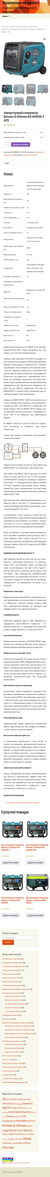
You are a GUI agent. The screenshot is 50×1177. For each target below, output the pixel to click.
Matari (20, 1130)
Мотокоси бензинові (10, 1056)
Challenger (18, 1104)
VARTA (20, 1139)
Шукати (8, 942)
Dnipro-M (16, 1107)
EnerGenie (14, 1112)
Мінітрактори (7, 1019)
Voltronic (7, 1143)
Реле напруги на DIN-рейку (15, 1037)
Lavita (29, 1126)
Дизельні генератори (13, 1007)
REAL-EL (22, 1134)
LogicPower (9, 1130)
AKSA (8, 1099)
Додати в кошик (20, 144)
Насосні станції (8, 1059)
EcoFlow (5, 1112)
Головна (4, 26)
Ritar (32, 1134)
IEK (29, 1120)
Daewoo (28, 1103)
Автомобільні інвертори (11, 959)
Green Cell (17, 1117)
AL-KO (14, 1099)
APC (28, 1099)
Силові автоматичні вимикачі (13, 1067)
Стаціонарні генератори (14, 1011)
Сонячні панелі (7, 1075)
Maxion (28, 1130)
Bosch (12, 1103)
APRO (5, 1103)
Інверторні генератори (13, 996)
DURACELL (24, 1108)
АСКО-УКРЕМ (23, 1143)
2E (4, 1099)
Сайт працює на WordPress (12, 1172)
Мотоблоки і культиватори (12, 1041)
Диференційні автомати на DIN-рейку (19, 1033)
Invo (33, 1120)
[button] (44, 39)
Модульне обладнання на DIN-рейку (15, 1023)
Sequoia (4, 1139)
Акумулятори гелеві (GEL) (11, 970)
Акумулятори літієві (9, 974)
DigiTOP (6, 1107)
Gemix (10, 1116)
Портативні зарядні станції (12, 1063)
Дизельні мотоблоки (13, 1052)
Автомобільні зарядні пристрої (14, 966)
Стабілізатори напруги (10, 1078)
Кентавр (8, 1147)
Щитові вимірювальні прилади (13, 1082)
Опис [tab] (7, 163)
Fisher (4, 1117)
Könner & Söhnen (30, 155)
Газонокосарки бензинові (12, 985)
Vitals (27, 1138)
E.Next (30, 1108)
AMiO (25, 1099)
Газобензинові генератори (15, 1004)
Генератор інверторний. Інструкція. (23, 802)
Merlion (5, 1134)
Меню (5, 16)
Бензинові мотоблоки (13, 1048)
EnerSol (26, 1112)
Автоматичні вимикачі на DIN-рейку (18, 1026)
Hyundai (21, 1121)
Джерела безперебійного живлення (15, 989)
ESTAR (33, 1112)
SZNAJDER (10, 1139)
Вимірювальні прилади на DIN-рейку (18, 1030)
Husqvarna (8, 1120)
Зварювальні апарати (10, 1015)
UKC (16, 1139)
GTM (23, 1116)
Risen (27, 1134)
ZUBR (14, 1143)
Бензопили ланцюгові (10, 981)
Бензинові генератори (13, 1000)
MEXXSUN (13, 1134)
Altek (20, 1099)
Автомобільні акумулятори (12, 962)
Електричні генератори (18, 26)
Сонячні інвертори (9, 1071)
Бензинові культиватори (14, 1044)
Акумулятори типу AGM (11, 978)
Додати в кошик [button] (10, 862)
